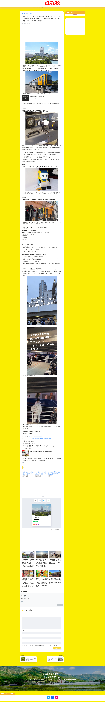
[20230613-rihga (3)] (42, 128)
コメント (24, 616)
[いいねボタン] (23, 462)
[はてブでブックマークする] (44, 500)
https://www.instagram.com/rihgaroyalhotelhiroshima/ (40, 438)
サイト (23, 640)
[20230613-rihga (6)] (42, 53)
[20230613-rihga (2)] (42, 210)
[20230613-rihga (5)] (42, 179)
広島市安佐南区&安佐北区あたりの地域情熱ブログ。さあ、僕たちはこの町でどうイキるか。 (52, 8)
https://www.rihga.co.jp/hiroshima (35, 436)
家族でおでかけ (58, 529)
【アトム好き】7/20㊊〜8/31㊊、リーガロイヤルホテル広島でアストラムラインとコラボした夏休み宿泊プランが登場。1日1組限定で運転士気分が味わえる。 (28, 472)
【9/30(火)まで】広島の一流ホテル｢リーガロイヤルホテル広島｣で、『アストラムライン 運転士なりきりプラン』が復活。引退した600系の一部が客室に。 (41, 472)
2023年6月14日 (26, 596)
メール (24, 635)
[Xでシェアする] (35, 500)
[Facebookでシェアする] (39, 500)
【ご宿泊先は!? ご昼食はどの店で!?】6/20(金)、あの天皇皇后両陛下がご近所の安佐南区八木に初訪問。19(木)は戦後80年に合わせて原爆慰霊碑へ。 (54, 472)
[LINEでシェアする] (48, 500)
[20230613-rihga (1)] (42, 81)
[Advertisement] (41, 33)
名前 (23, 630)
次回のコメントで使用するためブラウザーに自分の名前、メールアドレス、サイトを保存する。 (41, 645)
